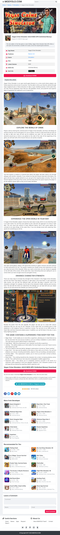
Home (7, 521)
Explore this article (10, 80)
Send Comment (50, 511)
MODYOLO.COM (13, 1)
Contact (51, 521)
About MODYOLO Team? (40, 521)
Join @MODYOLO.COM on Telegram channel (31, 384)
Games (12, 521)
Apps (17, 521)
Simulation (31, 57)
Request (23, 521)
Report (7, 523)
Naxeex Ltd (31, 54)
